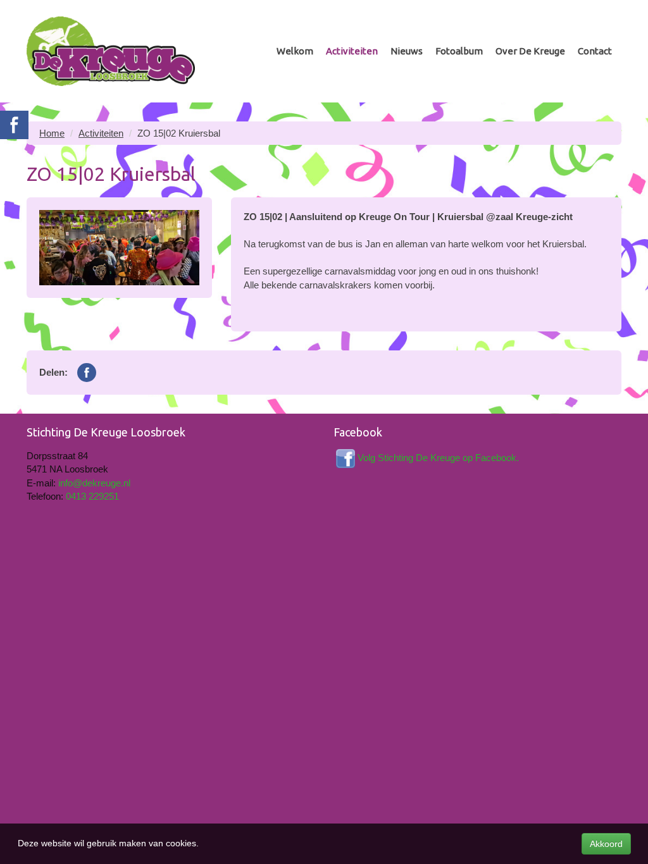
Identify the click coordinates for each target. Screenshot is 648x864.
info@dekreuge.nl (94, 483)
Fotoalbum (459, 51)
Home (52, 133)
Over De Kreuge (530, 51)
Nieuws (406, 51)
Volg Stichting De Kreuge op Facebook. (438, 457)
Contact (595, 51)
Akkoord (606, 844)
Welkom (295, 51)
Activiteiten (352, 51)
